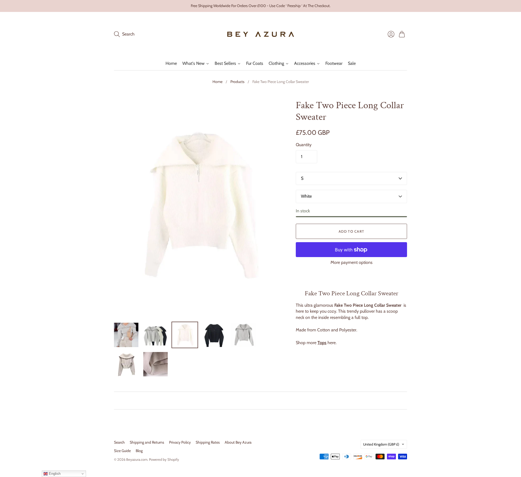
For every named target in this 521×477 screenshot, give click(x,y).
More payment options (352, 262)
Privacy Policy (180, 442)
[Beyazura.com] (260, 34)
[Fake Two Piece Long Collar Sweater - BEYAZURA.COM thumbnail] (126, 335)
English (54, 474)
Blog (139, 450)
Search (119, 442)
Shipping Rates (208, 442)
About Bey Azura (238, 442)
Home (217, 81)
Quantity (304, 144)
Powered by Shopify (164, 459)
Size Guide (122, 450)
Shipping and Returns (147, 442)
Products (237, 81)
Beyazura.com (136, 459)
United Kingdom (381, 444)
